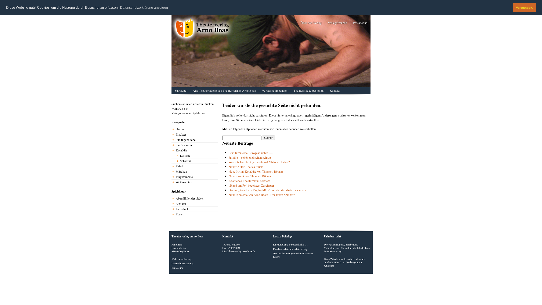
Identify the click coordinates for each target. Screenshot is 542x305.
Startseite (181, 91)
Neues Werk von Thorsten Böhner (250, 176)
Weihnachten (184, 182)
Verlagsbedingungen (274, 91)
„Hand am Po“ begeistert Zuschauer (251, 185)
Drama (180, 129)
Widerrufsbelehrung (181, 259)
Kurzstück (182, 209)
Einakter (181, 134)
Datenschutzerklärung (182, 263)
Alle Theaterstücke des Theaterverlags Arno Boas (224, 91)
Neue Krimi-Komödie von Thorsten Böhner (256, 171)
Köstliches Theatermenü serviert (249, 181)
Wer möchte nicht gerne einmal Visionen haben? (259, 162)
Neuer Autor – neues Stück (246, 167)
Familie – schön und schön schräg (250, 157)
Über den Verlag (311, 23)
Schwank (185, 161)
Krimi (179, 166)
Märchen (181, 171)
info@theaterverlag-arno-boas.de (238, 251)
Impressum (177, 267)
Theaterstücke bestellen (309, 91)
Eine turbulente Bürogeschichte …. (251, 153)
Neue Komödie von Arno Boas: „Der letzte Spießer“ (262, 195)
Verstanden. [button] (524, 7)
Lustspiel (185, 156)
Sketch (180, 214)
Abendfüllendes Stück (189, 198)
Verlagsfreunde (337, 23)
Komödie (181, 150)
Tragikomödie (184, 177)
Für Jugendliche (186, 140)
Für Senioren (184, 145)
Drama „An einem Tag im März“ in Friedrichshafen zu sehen (267, 190)
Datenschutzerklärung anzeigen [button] (144, 7)
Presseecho (360, 23)
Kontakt (335, 91)
